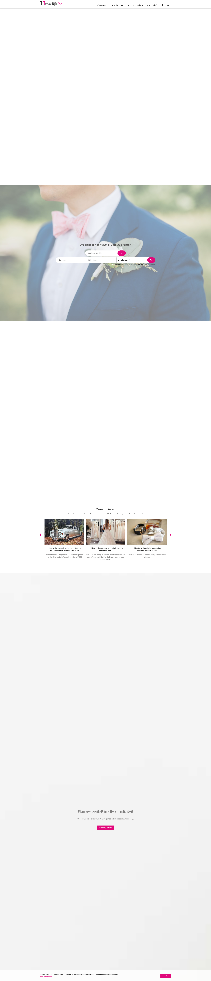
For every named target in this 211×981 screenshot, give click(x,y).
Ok (166, 976)
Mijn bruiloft (152, 5)
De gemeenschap (135, 5)
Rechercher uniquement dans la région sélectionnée (135, 264)
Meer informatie (46, 977)
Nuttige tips (117, 5)
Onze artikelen (105, 509)
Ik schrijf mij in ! (105, 828)
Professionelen (101, 5)
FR (168, 5)
